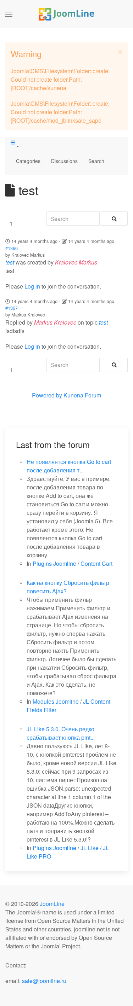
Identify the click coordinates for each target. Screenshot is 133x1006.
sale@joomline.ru (44, 981)
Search (96, 160)
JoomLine (52, 904)
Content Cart (96, 563)
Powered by (47, 395)
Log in (32, 286)
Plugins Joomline (54, 563)
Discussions (64, 160)
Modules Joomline (56, 701)
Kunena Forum (82, 395)
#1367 (11, 307)
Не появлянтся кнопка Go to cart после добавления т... (69, 466)
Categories (28, 160)
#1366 (11, 248)
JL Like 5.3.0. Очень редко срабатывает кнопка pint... (61, 733)
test (9, 262)
